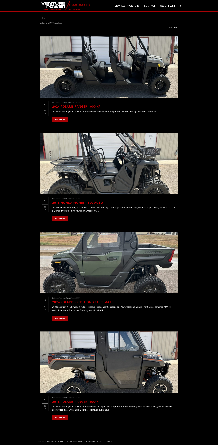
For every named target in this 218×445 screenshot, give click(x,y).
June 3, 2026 (75, 397)
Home (170, 28)
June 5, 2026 (75, 102)
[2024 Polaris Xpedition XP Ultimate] (109, 262)
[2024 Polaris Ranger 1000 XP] (109, 67)
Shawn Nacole (59, 102)
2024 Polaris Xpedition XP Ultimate (82, 302)
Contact (149, 5)
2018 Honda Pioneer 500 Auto (77, 202)
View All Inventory (127, 5)
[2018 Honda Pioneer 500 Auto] (109, 163)
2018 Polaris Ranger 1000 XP (76, 401)
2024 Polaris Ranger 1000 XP (76, 106)
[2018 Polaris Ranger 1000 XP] (109, 362)
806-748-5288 (167, 5)
